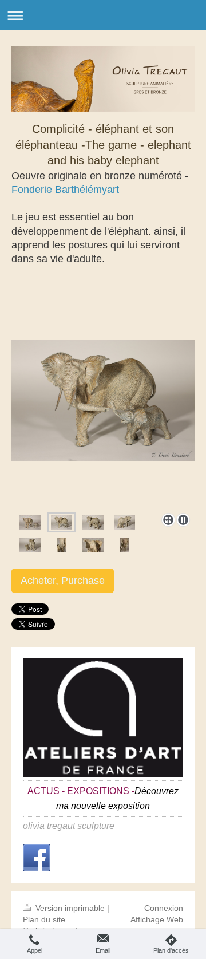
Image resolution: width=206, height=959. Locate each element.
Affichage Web (156, 919)
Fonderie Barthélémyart (65, 189)
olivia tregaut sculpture (68, 826)
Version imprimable (70, 908)
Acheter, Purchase (63, 580)
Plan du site (44, 919)
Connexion (163, 908)
